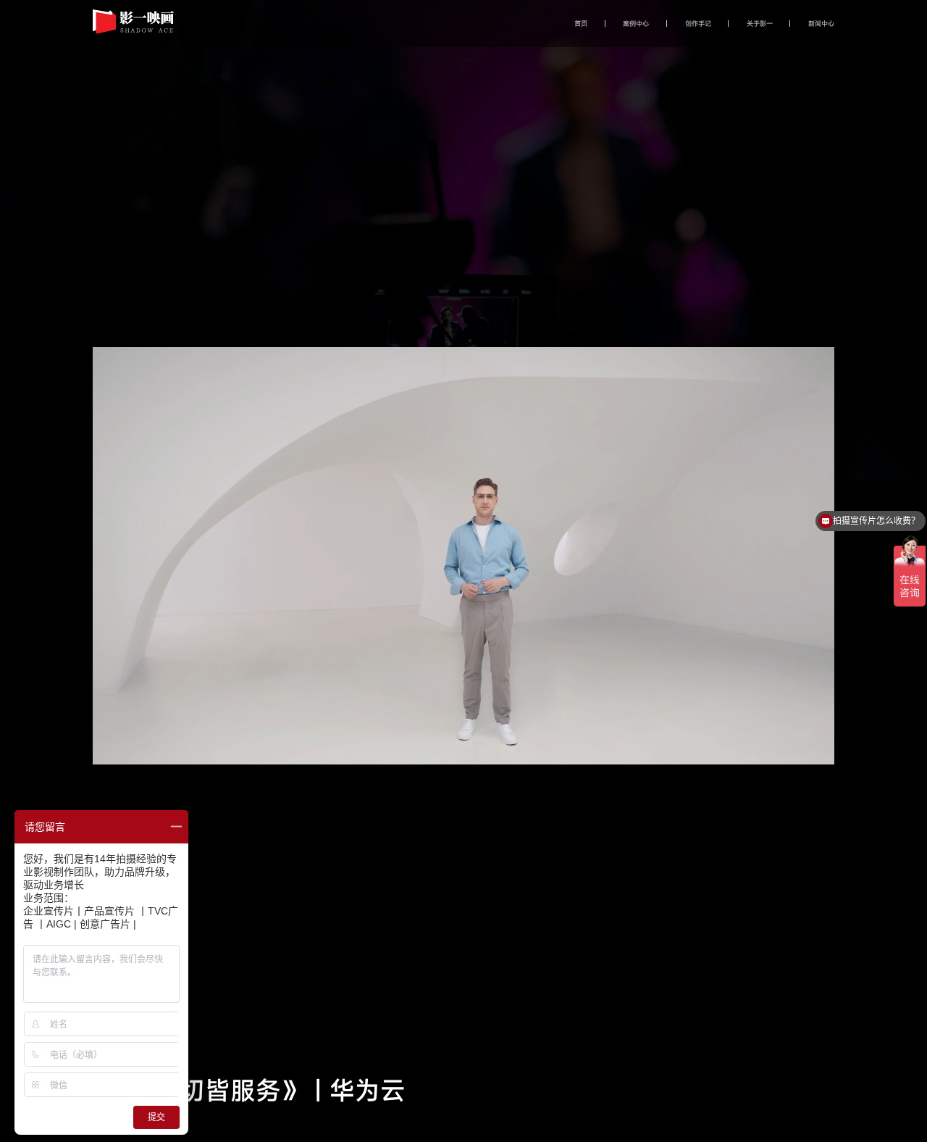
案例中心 (636, 23)
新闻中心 (821, 23)
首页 (580, 23)
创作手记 (698, 23)
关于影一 (760, 23)
